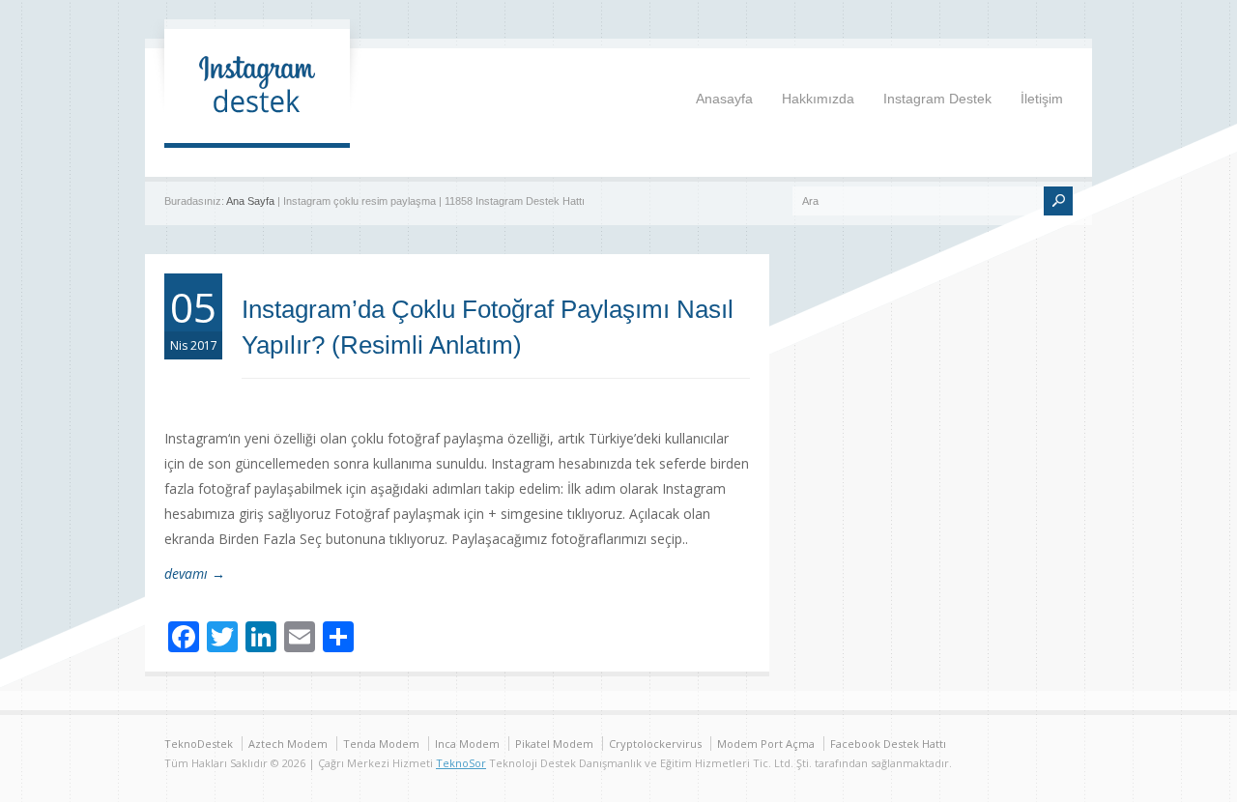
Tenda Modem (381, 743)
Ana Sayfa (250, 201)
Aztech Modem (288, 743)
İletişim (1042, 98)
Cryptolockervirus (655, 743)
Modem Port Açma (766, 743)
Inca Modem (467, 743)
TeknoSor (461, 763)
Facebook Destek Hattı (888, 743)
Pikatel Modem (554, 743)
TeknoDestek (198, 743)
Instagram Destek (937, 98)
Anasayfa (724, 98)
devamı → (194, 573)
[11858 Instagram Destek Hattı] (257, 123)
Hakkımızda (818, 98)
